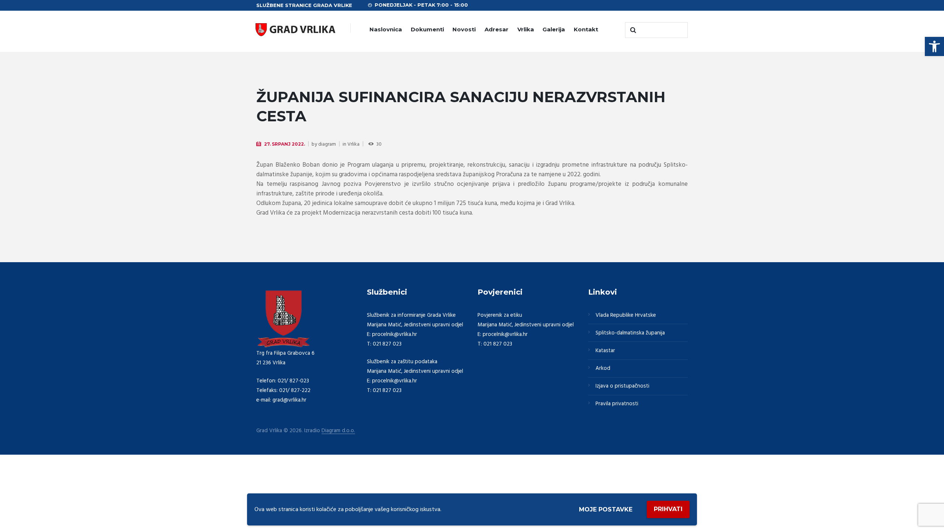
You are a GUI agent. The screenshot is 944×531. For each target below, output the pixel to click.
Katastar (605, 350)
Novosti (464, 29)
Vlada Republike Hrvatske (626, 315)
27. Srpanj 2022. (284, 144)
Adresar (497, 29)
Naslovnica (385, 29)
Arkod (603, 368)
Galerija (553, 29)
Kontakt (586, 29)
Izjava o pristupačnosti (622, 386)
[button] (934, 46)
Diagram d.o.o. (338, 431)
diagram (327, 144)
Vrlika (525, 29)
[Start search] (632, 30)
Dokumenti (427, 29)
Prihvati (668, 509)
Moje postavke (605, 509)
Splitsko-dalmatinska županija (630, 333)
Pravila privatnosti (617, 403)
